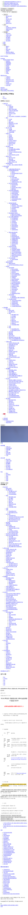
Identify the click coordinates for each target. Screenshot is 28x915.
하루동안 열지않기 (6, 11)
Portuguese (8, 69)
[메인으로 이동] (2, 442)
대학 (5, 24)
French (7, 65)
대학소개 (5, 14)
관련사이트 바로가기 (5, 866)
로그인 (5, 98)
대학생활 (5, 32)
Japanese (8, 60)
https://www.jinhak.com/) (21, 773)
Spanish (7, 70)
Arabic (7, 73)
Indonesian (8, 62)
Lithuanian (8, 64)
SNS (5, 45)
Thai (7, 71)
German (7, 67)
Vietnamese (8, 63)
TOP (2, 906)
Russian (7, 68)
